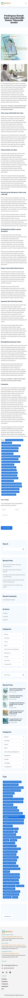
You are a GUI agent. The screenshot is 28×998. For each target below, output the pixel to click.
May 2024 (5, 619)
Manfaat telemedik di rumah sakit (9, 459)
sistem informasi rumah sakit (8, 467)
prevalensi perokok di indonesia (11, 868)
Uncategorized (7, 664)
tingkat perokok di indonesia (11, 894)
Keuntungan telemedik (7, 453)
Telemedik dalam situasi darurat (9, 472)
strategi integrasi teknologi (11, 880)
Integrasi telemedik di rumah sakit (10, 448)
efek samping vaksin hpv (10, 807)
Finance (6, 641)
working (15, 897)
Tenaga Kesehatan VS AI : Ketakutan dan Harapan (15, 719)
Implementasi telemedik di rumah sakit (11, 445)
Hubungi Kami (5, 986)
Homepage (4, 979)
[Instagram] (6, 972)
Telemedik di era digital (7, 480)
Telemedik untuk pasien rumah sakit (10, 491)
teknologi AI (20, 885)
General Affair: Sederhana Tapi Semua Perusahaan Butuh (17, 689)
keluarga (6, 840)
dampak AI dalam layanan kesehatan (13, 801)
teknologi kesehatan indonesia (11, 891)
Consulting (6, 638)
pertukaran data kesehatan (10, 866)
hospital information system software (13, 823)
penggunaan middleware (10, 860)
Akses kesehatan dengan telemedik (14, 440)
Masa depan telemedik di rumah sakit (10, 461)
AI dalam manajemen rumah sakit (12, 781)
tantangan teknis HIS (9, 885)
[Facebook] (10, 972)
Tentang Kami (5, 984)
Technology (7, 660)
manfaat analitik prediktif (10, 851)
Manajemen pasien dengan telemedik (10, 456)
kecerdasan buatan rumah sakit (12, 837)
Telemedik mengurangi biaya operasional (11, 483)
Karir (3, 989)
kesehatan (13, 840)
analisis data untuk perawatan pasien (13, 787)
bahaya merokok (8, 796)
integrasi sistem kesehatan (11, 828)
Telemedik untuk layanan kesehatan (10, 489)
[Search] (24, 675)
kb (16, 831)
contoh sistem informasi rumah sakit (13, 799)
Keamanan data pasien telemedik (9, 451)
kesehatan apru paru (9, 843)
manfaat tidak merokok (9, 854)
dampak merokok (8, 804)
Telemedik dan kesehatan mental (9, 478)
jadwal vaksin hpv (8, 831)
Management (7, 653)
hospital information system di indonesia (11, 816)
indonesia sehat (8, 826)
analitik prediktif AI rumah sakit (12, 790)
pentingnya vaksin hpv (9, 863)
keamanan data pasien (9, 834)
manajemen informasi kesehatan (12, 848)
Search (5, 544)
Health (5, 645)
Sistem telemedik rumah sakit (9, 470)
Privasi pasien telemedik (7, 464)
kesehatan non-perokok (10, 846)
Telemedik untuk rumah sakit (8, 494)
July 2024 (5, 613)
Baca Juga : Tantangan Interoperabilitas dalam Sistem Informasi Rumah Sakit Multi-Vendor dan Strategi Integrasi (13, 107)
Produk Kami (5, 981)
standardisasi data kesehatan (11, 877)
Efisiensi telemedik (6, 442)
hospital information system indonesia (13, 820)
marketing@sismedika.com (11, 965)
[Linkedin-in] (3, 972)
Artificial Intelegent (9, 793)
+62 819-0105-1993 (9, 968)
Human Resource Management (11, 649)
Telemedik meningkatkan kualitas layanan (11, 486)
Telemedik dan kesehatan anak (9, 475)
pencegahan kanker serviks (11, 857)
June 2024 (5, 616)
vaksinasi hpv (7, 897)
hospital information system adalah (13, 813)
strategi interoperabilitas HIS (11, 883)
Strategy (6, 656)
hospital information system (11, 810)
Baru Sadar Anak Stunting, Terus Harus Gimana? (16, 696)
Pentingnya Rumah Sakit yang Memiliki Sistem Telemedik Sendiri (16, 704)
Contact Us (7, 916)
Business (6, 634)
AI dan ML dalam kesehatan (11, 784)
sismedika (6, 871)
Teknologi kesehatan (9, 888)
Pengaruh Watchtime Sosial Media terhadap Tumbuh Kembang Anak (16, 712)
